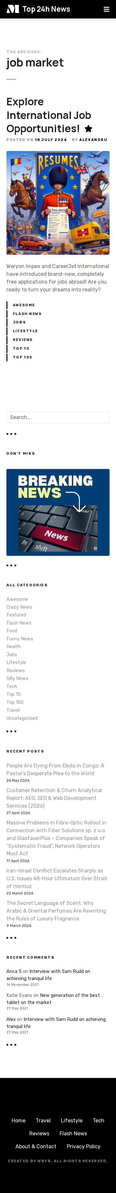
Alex (11, 1019)
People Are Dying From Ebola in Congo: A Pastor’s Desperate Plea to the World (55, 770)
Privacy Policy (84, 1146)
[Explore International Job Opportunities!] (58, 155)
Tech (11, 686)
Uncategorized (21, 718)
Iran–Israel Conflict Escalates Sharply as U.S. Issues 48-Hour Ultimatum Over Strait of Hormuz (56, 878)
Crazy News (19, 607)
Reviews (23, 340)
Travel (13, 710)
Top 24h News (46, 9)
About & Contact (35, 1146)
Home (18, 1120)
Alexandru (93, 140)
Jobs (19, 322)
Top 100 (23, 357)
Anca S (14, 971)
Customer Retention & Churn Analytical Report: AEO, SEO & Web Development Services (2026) (54, 798)
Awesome (24, 305)
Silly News (17, 678)
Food (11, 631)
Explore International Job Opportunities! (48, 114)
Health (13, 646)
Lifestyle (25, 331)
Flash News (27, 314)
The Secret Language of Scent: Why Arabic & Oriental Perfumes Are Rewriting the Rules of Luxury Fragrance (56, 911)
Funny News (19, 639)
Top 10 (21, 348)
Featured (16, 615)
